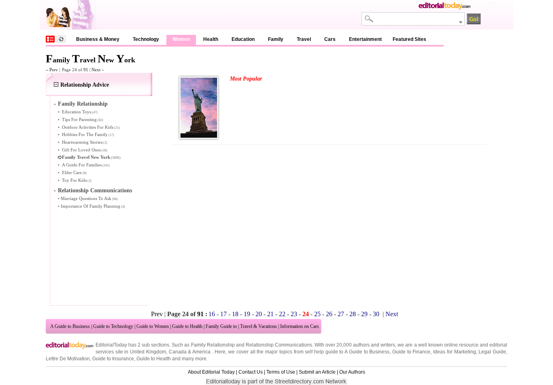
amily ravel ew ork (90, 60)
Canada (178, 352)
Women (181, 39)
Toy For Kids (74, 180)
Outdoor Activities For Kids (87, 127)
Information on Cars (299, 326)
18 (235, 314)
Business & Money (97, 39)
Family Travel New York (86, 157)
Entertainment (365, 39)
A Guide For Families (82, 164)
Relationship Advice (84, 85)
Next (391, 314)
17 (223, 314)
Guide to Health (187, 326)
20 (258, 314)
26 (329, 314)
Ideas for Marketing (454, 352)
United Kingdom (148, 352)
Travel (304, 39)
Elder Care (72, 172)
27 (341, 314)
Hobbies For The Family (85, 134)
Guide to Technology (113, 326)
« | (53, 69)
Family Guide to (221, 326)
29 (364, 314)
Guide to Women (152, 326)
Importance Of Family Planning (90, 206)
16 (211, 314)
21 (270, 314)
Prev (157, 314)
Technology (146, 39)
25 (317, 314)
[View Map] (61, 39)
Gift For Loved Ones (81, 149)
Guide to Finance (411, 352)
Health (210, 39)
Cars (330, 39)
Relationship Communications (95, 190)
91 (85, 69)
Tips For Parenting (79, 119)
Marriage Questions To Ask (86, 198)
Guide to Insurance (113, 359)
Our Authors (352, 372)
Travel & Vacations (258, 326)
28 (352, 314)
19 (247, 314)
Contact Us (250, 372)
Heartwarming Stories (82, 142)
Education (243, 39)
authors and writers (374, 345)
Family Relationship (83, 104)
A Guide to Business (70, 326)
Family (275, 39)
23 (294, 314)
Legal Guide (492, 352)
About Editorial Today (211, 372)
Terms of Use (280, 372)
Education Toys (76, 111)
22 (282, 314)
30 (376, 314)
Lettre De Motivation (68, 359)
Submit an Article (317, 372)
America (201, 352)
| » (96, 69)
